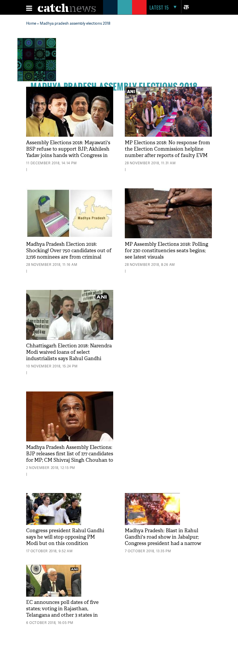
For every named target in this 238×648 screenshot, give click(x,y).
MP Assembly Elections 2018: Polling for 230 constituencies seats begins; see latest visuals (166, 250)
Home (31, 23)
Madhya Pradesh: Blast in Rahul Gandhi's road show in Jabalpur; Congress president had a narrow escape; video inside (163, 540)
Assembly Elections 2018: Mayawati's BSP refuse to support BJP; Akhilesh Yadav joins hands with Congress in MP (68, 152)
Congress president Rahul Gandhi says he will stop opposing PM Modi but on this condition (65, 537)
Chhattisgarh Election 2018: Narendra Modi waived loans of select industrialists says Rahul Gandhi (69, 352)
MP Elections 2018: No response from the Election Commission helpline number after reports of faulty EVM (167, 149)
